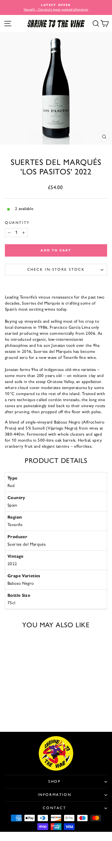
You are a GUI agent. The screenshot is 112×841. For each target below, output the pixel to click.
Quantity (17, 222)
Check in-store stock (56, 269)
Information (55, 794)
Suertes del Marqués (26, 544)
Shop (54, 781)
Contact (54, 808)
